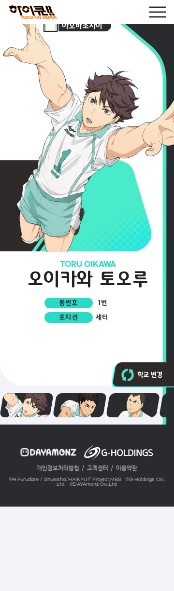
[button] (127, 375)
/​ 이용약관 (124, 468)
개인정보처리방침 (58, 468)
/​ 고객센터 (95, 468)
